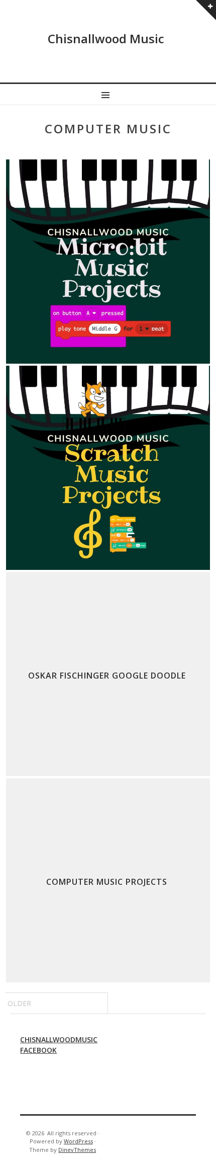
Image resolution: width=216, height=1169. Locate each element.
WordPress (78, 1141)
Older (19, 1003)
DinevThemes (77, 1149)
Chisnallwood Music (106, 38)
